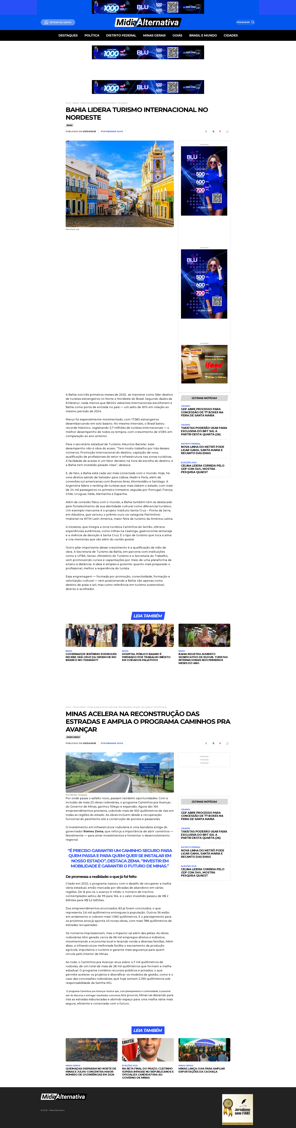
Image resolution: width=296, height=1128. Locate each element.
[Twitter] (213, 131)
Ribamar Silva (114, 131)
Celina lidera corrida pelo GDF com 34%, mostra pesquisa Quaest (202, 469)
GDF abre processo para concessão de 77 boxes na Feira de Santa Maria (202, 412)
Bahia (76, 103)
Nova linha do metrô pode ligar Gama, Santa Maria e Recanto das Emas (202, 450)
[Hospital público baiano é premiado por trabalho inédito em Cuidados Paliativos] (148, 635)
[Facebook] (206, 131)
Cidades (185, 406)
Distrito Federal (191, 444)
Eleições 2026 (188, 463)
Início (68, 103)
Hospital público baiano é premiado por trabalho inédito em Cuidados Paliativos (146, 657)
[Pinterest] (220, 131)
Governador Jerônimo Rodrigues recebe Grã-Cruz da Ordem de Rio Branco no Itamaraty (91, 657)
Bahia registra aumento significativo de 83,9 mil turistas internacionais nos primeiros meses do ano (203, 658)
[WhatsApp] (227, 131)
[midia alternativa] (148, 22)
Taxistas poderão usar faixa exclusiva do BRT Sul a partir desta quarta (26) (204, 431)
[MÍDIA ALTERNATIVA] (111, 1097)
